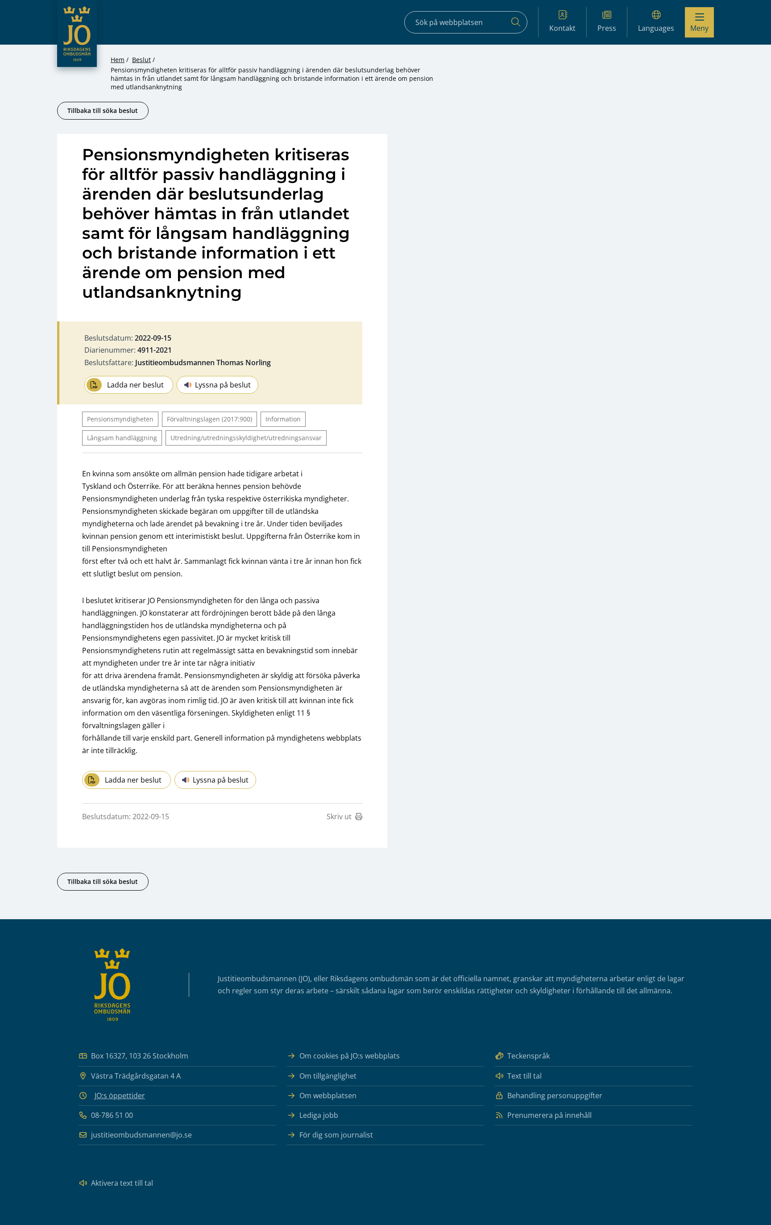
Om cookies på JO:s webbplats (349, 1056)
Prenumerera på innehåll (549, 1115)
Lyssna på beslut (223, 385)
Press (606, 28)
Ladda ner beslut (135, 385)
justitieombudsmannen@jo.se (141, 1135)
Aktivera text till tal (122, 1183)
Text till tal (524, 1076)
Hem (117, 59)
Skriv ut (339, 816)
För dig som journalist (336, 1135)
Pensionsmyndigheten (120, 419)
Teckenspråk (528, 1056)
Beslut (141, 59)
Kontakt (562, 28)
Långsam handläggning (122, 437)
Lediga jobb (318, 1115)
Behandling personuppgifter (554, 1095)
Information (283, 419)
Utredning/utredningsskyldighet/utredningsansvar (246, 437)
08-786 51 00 (112, 1115)
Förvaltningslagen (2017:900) (209, 419)
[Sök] (515, 22)
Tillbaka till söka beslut (102, 110)
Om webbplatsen (327, 1095)
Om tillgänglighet (327, 1076)
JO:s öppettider (120, 1095)
